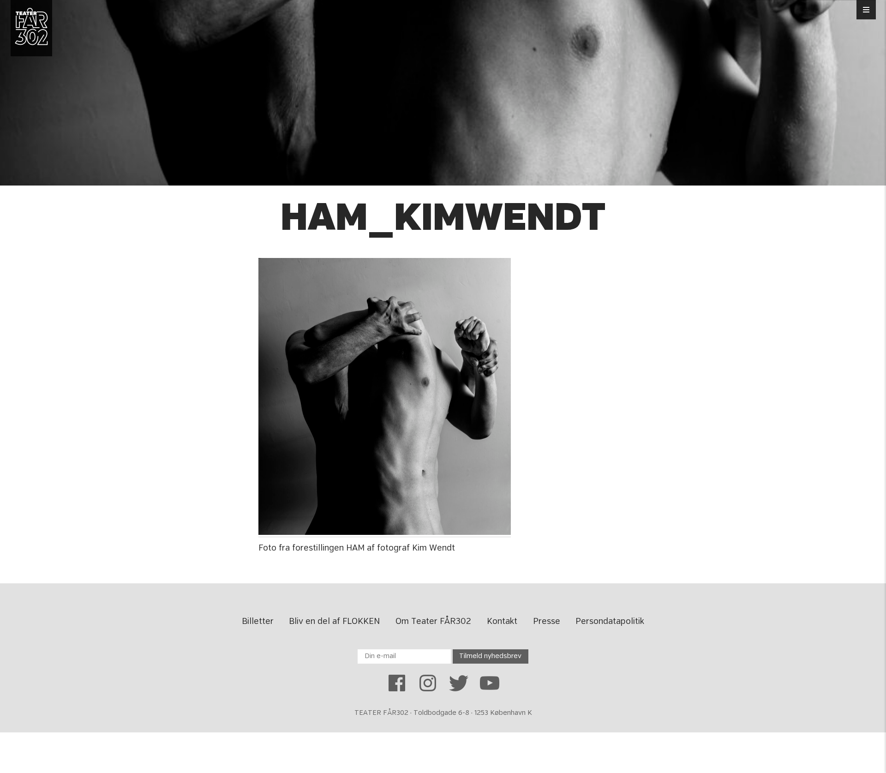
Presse (546, 621)
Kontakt (502, 621)
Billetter (258, 621)
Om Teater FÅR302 (433, 621)
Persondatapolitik (609, 621)
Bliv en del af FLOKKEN (334, 621)
